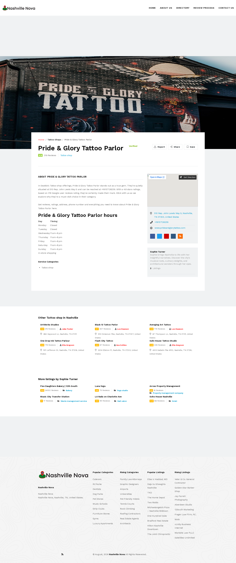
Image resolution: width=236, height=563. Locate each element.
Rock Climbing (127, 508)
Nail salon (122, 401)
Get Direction (189, 177)
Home (152, 8)
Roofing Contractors (130, 513)
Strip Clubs (98, 508)
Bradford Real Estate (157, 520)
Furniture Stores (101, 513)
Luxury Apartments (103, 523)
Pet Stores (98, 499)
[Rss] (62, 554)
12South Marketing (184, 509)
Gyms (95, 518)
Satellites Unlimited (185, 537)
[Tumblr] (173, 236)
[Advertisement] (82, 36)
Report (161, 147)
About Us (166, 8)
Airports (124, 489)
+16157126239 (161, 222)
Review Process (204, 8)
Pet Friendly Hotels (129, 499)
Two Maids (152, 502)
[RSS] (180, 236)
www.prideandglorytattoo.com (170, 228)
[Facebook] (152, 236)
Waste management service (74, 401)
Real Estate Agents (129, 518)
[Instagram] (56, 554)
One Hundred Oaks (157, 516)
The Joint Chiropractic (158, 534)
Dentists (97, 489)
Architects (125, 523)
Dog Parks (98, 494)
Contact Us (226, 8)
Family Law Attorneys (131, 479)
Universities (126, 494)
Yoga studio (122, 390)
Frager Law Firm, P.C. (185, 514)
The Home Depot (156, 497)
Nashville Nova (117, 554)
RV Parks (97, 484)
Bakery (69, 390)
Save (192, 147)
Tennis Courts (127, 504)
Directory (182, 8)
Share (176, 147)
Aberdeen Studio (183, 504)
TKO (149, 492)
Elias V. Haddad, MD (157, 479)
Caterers (97, 479)
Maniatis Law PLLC (184, 532)
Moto (177, 519)
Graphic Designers (129, 484)
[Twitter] (159, 236)
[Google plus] (166, 236)
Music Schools (100, 504)
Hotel (174, 401)
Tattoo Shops (54, 139)
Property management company (168, 393)
